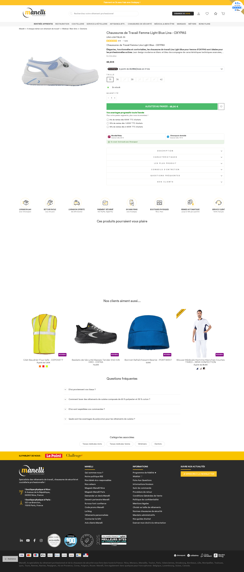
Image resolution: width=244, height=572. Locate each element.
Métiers (192, 24)
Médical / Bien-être (69, 29)
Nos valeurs (90, 484)
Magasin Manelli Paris (95, 492)
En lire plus (111, 56)
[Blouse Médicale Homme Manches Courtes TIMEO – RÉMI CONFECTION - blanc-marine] (197, 368)
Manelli (22, 29)
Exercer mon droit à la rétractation (149, 523)
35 (110, 79)
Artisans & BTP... (117, 24)
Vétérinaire (142, 444)
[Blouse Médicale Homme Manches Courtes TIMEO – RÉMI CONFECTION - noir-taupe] (204, 368)
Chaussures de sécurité (140, 24)
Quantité (112, 93)
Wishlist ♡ (137, 476)
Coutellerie (78, 24)
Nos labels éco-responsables (98, 480)
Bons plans (204, 24)
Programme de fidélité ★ (144, 473)
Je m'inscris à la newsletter (198, 474)
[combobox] (104, 13)
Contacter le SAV (93, 519)
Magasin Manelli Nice (95, 488)
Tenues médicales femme (120, 444)
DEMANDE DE (182, 13)
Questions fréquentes (165, 175)
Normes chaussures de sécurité (147, 511)
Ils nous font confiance (95, 504)
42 (161, 79)
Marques (181, 24)
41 (154, 79)
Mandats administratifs (144, 515)
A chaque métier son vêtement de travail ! (43, 29)
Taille (110, 74)
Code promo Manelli (94, 507)
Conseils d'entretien (165, 169)
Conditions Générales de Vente (147, 496)
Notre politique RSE (94, 476)
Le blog (88, 511)
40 (147, 79)
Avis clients (165, 182)
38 (132, 79)
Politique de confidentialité (145, 500)
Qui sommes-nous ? (94, 473)
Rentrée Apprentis (43, 24)
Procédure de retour (142, 492)
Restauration (62, 24)
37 (124, 79)
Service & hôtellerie (97, 24)
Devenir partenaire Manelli (97, 500)
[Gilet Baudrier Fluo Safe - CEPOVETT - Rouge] (43, 366)
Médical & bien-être (164, 24)
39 (139, 79)
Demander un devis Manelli (97, 496)
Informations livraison (143, 484)
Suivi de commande (142, 488)
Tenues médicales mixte (92, 444)
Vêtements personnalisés (96, 515)
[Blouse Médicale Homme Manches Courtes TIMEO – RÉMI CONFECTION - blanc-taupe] (200, 368)
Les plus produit (165, 163)
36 (117, 79)
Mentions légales (141, 504)
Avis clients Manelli (94, 523)
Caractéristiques (165, 157)
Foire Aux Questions (142, 480)
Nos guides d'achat (142, 519)
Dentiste (83, 29)
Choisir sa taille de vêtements (147, 507)
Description (165, 151)
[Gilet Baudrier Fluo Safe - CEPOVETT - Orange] (40, 366)
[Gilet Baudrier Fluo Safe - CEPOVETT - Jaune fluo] (47, 366)
